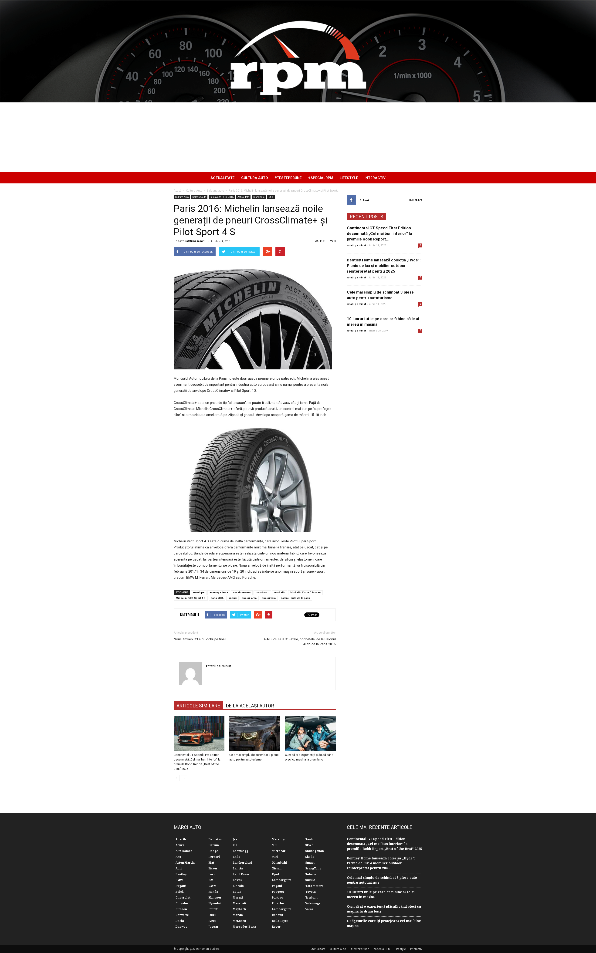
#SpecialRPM (320, 178)
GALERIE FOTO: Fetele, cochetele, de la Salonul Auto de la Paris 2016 (300, 641)
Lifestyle (349, 178)
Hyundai (215, 903)
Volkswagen (313, 903)
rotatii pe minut (194, 241)
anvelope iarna (219, 592)
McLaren (239, 921)
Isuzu (213, 915)
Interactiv (375, 178)
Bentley (181, 874)
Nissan (276, 868)
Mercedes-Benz (244, 926)
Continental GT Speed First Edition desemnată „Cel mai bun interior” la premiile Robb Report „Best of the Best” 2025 (384, 844)
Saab (309, 839)
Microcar (279, 851)
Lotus (237, 891)
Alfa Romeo (184, 851)
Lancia (238, 868)
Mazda (238, 915)
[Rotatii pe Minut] (298, 51)
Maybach (239, 909)
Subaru (310, 874)
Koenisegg (240, 851)
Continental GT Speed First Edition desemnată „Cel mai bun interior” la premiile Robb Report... (379, 233)
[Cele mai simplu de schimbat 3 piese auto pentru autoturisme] (254, 733)
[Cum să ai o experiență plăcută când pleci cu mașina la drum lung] (310, 733)
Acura (180, 845)
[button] (416, 177)
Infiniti (213, 909)
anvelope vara (242, 592)
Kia (235, 845)
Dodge (213, 851)
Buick (179, 891)
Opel (275, 874)
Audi (179, 868)
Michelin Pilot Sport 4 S (191, 598)
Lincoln (238, 886)
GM (211, 880)
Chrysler (182, 903)
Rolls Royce (280, 921)
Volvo (309, 909)
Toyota (310, 891)
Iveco (213, 921)
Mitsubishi (279, 862)
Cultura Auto (254, 178)
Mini (275, 856)
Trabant (311, 897)
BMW (179, 880)
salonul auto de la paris (295, 598)
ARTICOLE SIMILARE (198, 706)
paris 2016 (217, 598)
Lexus (237, 880)
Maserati (239, 903)
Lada (236, 856)
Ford (212, 874)
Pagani (277, 886)
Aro (178, 856)
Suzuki (310, 880)
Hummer (215, 897)
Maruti (238, 897)
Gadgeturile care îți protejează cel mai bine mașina (384, 923)
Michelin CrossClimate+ (305, 592)
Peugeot (278, 891)
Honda (213, 891)
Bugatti (181, 886)
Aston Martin (185, 862)
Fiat (211, 862)
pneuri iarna (249, 598)
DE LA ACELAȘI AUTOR (250, 706)
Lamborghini (242, 862)
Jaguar (214, 926)
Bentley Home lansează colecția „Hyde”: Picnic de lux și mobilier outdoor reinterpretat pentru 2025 (383, 266)
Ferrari (214, 856)
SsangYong (313, 868)
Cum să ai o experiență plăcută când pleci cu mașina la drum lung (384, 909)
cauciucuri (262, 592)
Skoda (309, 856)
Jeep (236, 839)
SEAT (309, 845)
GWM (212, 886)
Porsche (278, 903)
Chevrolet (183, 897)
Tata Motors (314, 886)
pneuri (232, 598)
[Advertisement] (298, 137)
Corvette (182, 915)
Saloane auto (199, 197)
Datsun (214, 845)
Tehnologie (258, 197)
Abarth (181, 839)
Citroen (181, 909)
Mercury (278, 839)
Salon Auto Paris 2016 (222, 197)
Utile (270, 197)
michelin (279, 592)
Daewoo (181, 926)
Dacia (180, 921)
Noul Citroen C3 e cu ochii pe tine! (200, 639)
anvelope (198, 592)
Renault (277, 915)
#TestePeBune (288, 178)
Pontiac (277, 897)
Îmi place (415, 200)
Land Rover (241, 874)
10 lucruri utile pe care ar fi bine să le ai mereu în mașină (381, 894)
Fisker (213, 868)
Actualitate (222, 178)
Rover (276, 926)
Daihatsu (215, 839)
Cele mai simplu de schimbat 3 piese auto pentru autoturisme (382, 880)
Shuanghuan (314, 851)
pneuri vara (269, 598)
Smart (310, 862)
